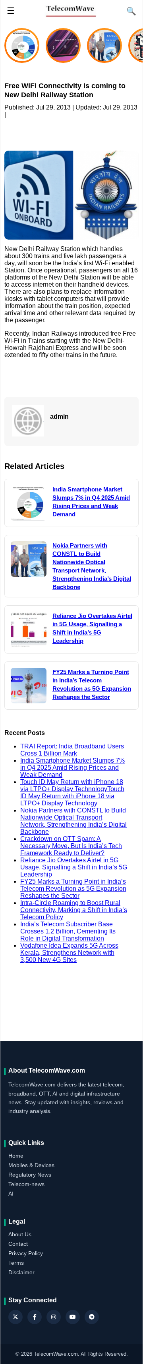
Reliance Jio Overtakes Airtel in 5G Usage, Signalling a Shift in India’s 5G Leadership (73, 867)
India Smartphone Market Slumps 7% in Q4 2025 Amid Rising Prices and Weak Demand (72, 767)
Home (15, 1155)
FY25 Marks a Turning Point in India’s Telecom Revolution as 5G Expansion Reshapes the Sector (73, 888)
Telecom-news (26, 1184)
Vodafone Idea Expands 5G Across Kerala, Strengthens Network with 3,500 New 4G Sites (69, 952)
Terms (16, 1263)
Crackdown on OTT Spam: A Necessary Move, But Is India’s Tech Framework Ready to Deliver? (71, 845)
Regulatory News (29, 1174)
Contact (18, 1244)
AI (11, 1193)
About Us (19, 1234)
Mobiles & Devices (31, 1165)
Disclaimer (21, 1272)
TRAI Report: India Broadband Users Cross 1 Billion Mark (72, 750)
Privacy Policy (25, 1253)
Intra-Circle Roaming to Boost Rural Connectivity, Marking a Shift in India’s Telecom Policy (73, 909)
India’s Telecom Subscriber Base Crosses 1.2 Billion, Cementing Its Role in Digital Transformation (68, 931)
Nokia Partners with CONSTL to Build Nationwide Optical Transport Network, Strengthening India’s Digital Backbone (73, 821)
